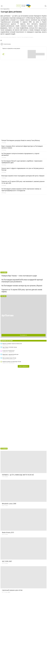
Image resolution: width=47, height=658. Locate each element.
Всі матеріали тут (23, 335)
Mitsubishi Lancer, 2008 (9, 503)
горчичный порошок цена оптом (12, 590)
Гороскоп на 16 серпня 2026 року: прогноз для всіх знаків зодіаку (21, 291)
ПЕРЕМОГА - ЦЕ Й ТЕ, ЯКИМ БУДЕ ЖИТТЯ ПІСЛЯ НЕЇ (18, 475)
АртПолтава (7, 315)
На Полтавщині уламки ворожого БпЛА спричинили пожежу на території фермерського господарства (21, 189)
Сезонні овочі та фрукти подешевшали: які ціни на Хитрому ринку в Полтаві (22, 169)
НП (1, 40)
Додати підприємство (23, 366)
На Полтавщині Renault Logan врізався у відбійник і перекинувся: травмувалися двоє (22, 162)
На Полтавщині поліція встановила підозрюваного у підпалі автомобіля (20, 154)
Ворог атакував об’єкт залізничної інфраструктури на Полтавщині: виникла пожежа (22, 147)
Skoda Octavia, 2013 (8, 532)
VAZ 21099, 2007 (7, 561)
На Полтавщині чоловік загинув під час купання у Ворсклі (21, 286)
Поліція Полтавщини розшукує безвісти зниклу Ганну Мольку (20, 140)
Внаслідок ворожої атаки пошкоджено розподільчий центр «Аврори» (23, 176)
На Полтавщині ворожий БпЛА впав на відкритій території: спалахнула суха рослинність (22, 281)
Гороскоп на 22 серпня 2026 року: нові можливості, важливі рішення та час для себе (22, 182)
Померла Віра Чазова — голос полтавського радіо (19, 276)
